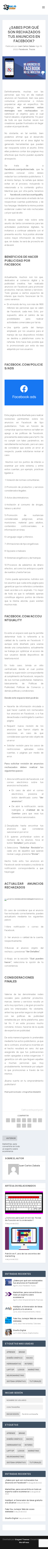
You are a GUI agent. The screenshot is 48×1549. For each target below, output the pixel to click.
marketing (33, 1369)
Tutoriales (37, 1323)
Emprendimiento (29, 1300)
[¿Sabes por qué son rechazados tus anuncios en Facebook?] (8, 1282)
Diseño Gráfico (14, 1358)
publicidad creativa (15, 283)
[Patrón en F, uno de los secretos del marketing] (24, 1238)
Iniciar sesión (13, 1414)
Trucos (32, 49)
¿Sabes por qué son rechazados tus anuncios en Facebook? (28, 1281)
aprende (11, 1352)
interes (28, 1363)
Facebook (23, 49)
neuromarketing (15, 1375)
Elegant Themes (22, 1539)
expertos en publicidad (18, 1030)
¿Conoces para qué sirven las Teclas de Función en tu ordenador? (23, 1219)
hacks (29, 1358)
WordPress (24, 1542)
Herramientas (28, 1323)
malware (21, 550)
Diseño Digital (19, 1330)
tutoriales (35, 1381)
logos (21, 1369)
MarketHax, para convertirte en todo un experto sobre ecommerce (27, 1294)
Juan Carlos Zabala (26, 46)
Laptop (10, 1369)
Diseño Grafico (33, 1333)
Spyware (11, 550)
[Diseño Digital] (8, 1332)
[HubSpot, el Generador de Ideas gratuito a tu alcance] (8, 1308)
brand (22, 1352)
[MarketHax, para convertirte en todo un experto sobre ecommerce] (8, 1294)
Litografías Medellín (31, 1092)
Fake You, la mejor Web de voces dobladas (27, 1319)
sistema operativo (16, 1381)
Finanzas (39, 1300)
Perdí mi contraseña (30, 1414)
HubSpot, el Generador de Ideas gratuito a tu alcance (27, 1307)
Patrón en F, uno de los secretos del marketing (22, 1254)
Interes (38, 1312)
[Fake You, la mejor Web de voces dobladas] (8, 1320)
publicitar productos (32, 998)
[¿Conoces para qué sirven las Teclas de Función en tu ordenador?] (24, 1202)
